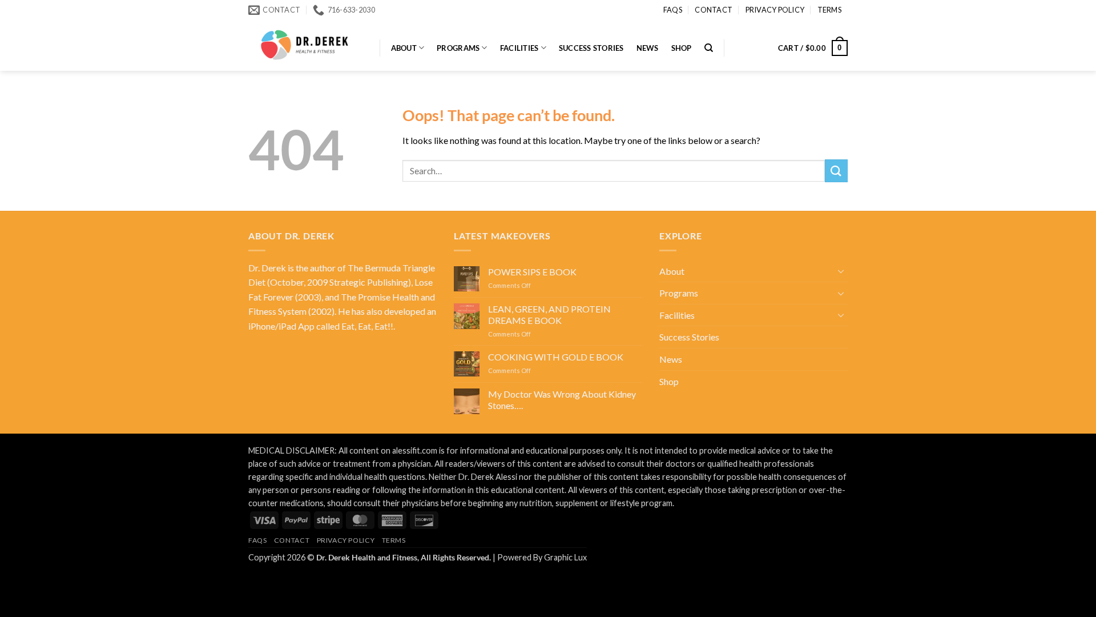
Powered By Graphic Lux (542, 557)
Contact (713, 9)
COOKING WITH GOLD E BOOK (555, 356)
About (404, 48)
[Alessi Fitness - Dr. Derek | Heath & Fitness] (305, 45)
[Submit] (836, 170)
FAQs (672, 9)
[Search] (708, 48)
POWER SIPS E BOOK (532, 271)
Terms (829, 9)
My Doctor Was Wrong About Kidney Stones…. (562, 399)
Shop (681, 48)
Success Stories (591, 48)
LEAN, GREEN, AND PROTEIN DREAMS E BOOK (549, 314)
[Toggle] (841, 271)
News (647, 48)
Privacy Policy (775, 9)
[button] (813, 48)
